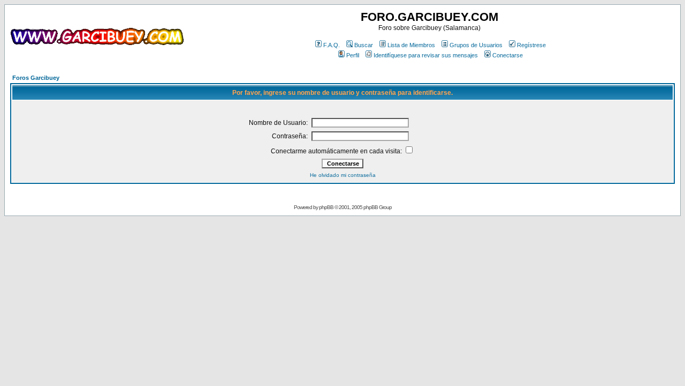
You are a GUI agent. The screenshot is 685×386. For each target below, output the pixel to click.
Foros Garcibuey (35, 78)
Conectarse (507, 55)
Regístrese (531, 45)
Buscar (363, 45)
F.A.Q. (331, 45)
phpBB (326, 207)
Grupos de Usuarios (476, 45)
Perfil (352, 55)
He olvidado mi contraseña (343, 175)
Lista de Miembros (411, 45)
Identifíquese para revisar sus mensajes (426, 55)
